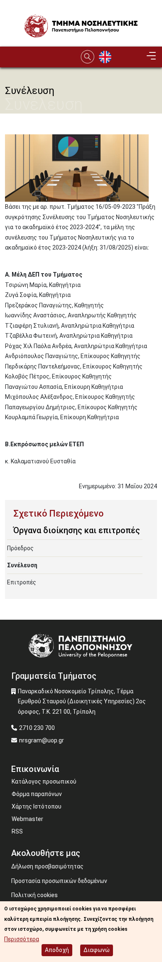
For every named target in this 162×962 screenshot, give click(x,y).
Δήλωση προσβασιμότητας (47, 866)
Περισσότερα (21, 939)
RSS (17, 831)
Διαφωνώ (96, 950)
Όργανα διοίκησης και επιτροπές (76, 530)
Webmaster (27, 819)
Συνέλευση (22, 565)
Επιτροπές (21, 582)
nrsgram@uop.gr (41, 740)
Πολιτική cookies (34, 895)
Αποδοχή (57, 950)
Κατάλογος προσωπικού (44, 781)
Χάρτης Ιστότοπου (36, 806)
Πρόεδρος (20, 548)
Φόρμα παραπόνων (37, 794)
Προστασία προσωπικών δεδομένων (59, 881)
